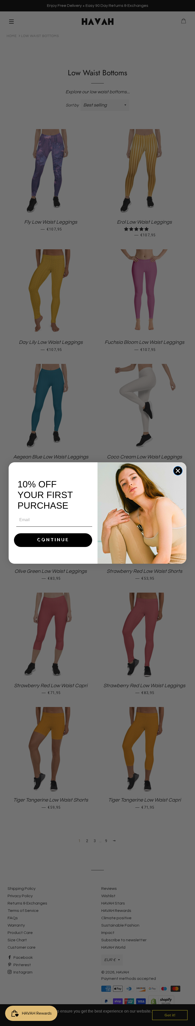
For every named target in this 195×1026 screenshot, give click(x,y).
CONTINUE (53, 540)
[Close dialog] (177, 470)
